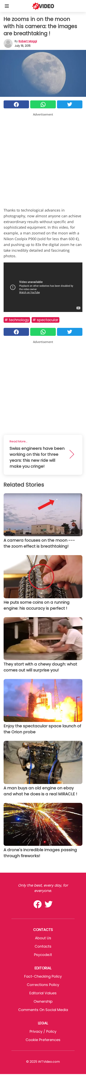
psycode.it (43, 954)
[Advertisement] (43, 159)
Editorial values (43, 993)
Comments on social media (43, 1009)
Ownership (43, 1001)
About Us (43, 937)
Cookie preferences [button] (43, 1039)
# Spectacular (45, 319)
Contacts (43, 946)
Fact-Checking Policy (43, 976)
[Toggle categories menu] (7, 6)
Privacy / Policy (43, 1031)
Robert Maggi (28, 41)
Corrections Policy (43, 984)
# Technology (17, 319)
